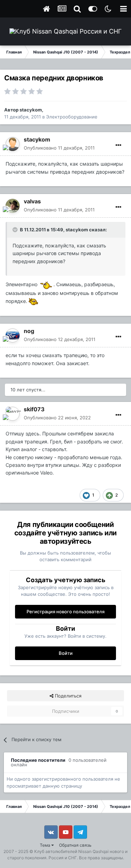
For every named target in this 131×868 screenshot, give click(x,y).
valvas (32, 201)
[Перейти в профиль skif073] (13, 414)
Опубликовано (59, 148)
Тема (45, 845)
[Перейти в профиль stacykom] (13, 144)
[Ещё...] (118, 145)
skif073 (34, 409)
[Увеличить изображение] (46, 284)
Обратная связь (75, 845)
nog (29, 330)
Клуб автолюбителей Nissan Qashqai (71, 851)
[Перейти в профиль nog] (13, 335)
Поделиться (67, 696)
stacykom (31, 110)
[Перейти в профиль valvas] (13, 206)
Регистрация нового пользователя (65, 611)
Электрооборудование (71, 117)
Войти (66, 653)
